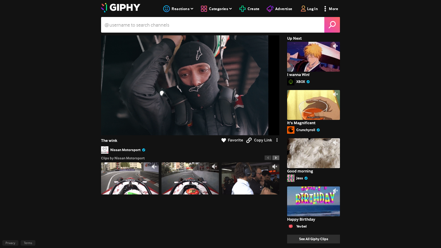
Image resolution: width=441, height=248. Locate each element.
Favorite (235, 140)
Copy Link (263, 140)
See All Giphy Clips (313, 239)
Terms (28, 243)
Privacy (10, 243)
